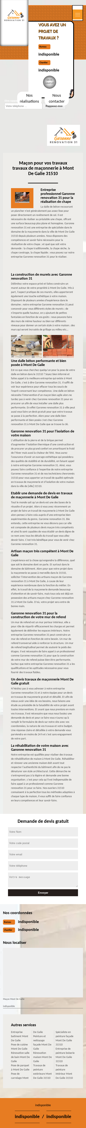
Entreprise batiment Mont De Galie (19, 1036)
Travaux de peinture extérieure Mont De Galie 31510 (42, 1072)
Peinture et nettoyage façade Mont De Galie (42, 1042)
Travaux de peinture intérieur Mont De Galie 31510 (64, 1072)
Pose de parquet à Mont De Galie (20, 1067)
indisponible (48, 55)
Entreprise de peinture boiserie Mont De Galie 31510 (65, 1055)
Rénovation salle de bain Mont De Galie (20, 1057)
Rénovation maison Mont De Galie (42, 1057)
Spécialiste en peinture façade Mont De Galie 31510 (64, 1038)
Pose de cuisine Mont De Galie (19, 1046)
